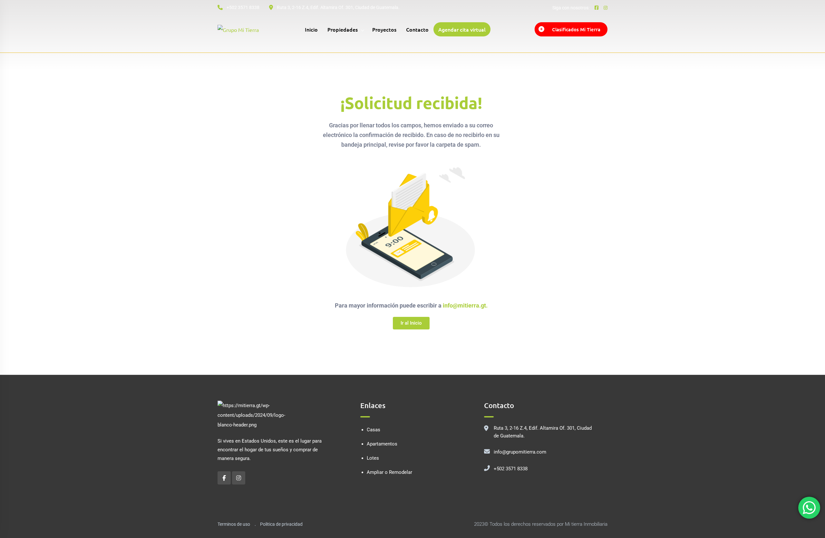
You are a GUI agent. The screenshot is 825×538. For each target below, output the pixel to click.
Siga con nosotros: (570, 7)
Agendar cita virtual (462, 29)
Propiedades (342, 29)
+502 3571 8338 (511, 469)
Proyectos (384, 29)
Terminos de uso (234, 524)
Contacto (417, 29)
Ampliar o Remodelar (389, 472)
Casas (373, 430)
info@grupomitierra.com (520, 452)
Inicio (311, 29)
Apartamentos (382, 444)
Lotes (373, 458)
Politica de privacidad (281, 524)
